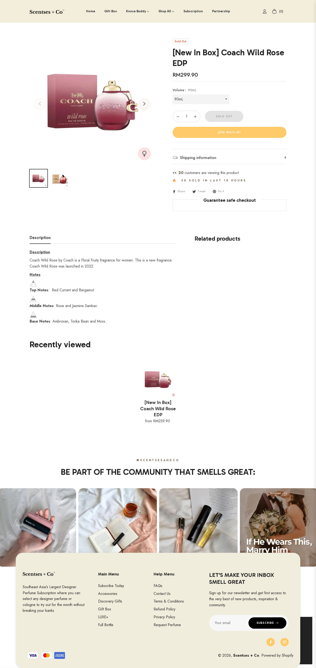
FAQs (158, 585)
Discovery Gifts (110, 601)
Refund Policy (164, 609)
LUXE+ (103, 617)
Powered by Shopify (277, 655)
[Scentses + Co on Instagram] (284, 642)
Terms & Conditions (169, 601)
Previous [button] (40, 104)
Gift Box (104, 609)
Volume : (184, 90)
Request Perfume (167, 625)
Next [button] (144, 104)
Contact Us (162, 593)
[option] (92, 100)
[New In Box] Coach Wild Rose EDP (158, 408)
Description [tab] (40, 238)
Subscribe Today (111, 585)
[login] (265, 11)
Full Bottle (105, 625)
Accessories (107, 593)
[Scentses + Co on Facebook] (270, 642)
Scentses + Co (246, 655)
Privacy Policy (164, 617)
